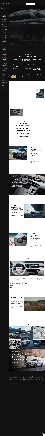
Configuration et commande (30, 3)
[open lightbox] (15, 332)
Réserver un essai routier (40, 3)
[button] (4, 11)
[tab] (34, 152)
